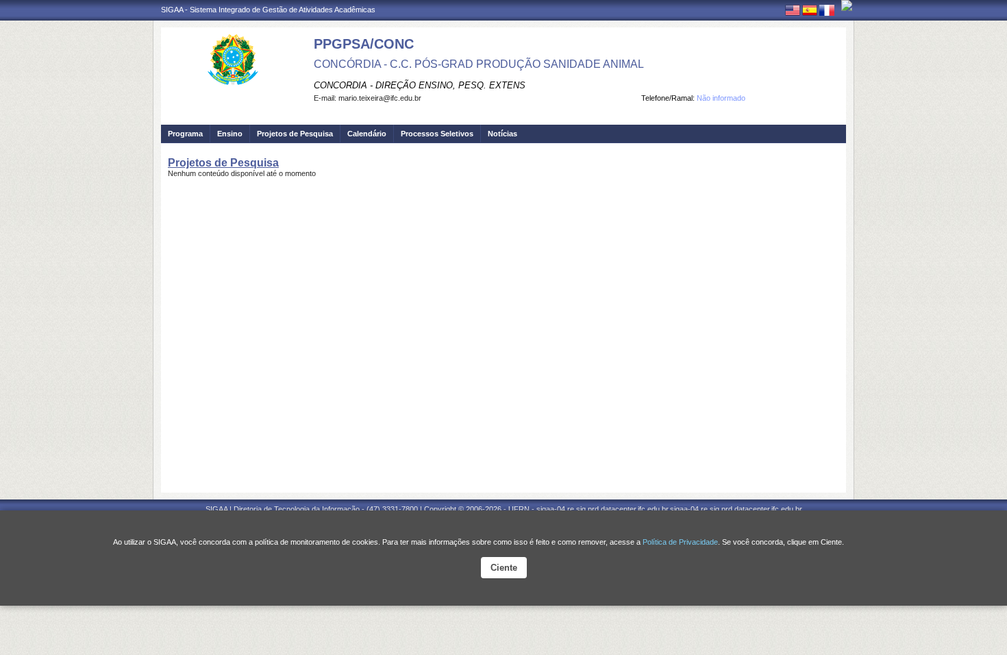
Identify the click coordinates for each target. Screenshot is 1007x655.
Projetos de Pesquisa (295, 133)
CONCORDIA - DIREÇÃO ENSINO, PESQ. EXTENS (419, 85)
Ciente (503, 568)
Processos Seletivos (437, 133)
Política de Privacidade (680, 542)
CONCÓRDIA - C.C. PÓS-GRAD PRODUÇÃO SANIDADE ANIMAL (479, 64)
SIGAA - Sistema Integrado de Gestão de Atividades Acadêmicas (268, 9)
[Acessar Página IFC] (846, 5)
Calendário (366, 133)
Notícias (502, 133)
